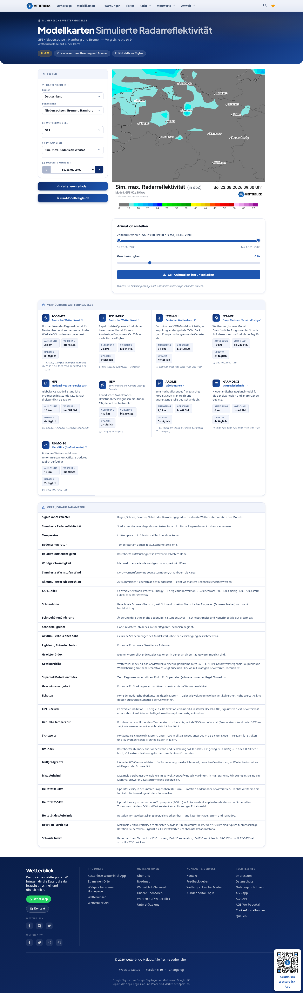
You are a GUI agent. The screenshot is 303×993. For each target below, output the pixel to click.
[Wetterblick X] (49, 925)
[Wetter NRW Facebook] (29, 942)
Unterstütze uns (148, 904)
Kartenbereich (57, 85)
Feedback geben (198, 881)
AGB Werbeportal (248, 904)
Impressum (244, 876)
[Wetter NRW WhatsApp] (59, 942)
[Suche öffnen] (265, 5)
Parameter (54, 143)
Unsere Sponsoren (150, 893)
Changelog (176, 970)
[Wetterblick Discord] (39, 925)
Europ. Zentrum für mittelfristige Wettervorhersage (241, 320)
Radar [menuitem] (143, 6)
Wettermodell (57, 123)
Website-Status (129, 970)
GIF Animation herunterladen (191, 275)
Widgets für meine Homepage (101, 889)
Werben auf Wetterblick (153, 899)
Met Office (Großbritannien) (68, 447)
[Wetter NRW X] (39, 942)
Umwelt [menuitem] (186, 6)
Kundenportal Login (200, 893)
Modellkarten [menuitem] (86, 6)
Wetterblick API (98, 903)
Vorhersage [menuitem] (64, 6)
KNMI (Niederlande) (233, 385)
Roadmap (143, 881)
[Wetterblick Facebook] (29, 925)
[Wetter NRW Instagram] (49, 942)
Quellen (241, 916)
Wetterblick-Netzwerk (152, 887)
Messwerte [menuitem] (164, 6)
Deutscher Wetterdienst (66, 320)
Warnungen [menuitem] (113, 6)
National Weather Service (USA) (70, 385)
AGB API (241, 899)
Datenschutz (244, 881)
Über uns (143, 876)
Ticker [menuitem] (130, 6)
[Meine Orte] (273, 5)
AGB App (242, 893)
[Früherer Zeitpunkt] (46, 169)
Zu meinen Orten (100, 881)
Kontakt (39, 908)
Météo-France (174, 385)
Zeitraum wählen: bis (154, 235)
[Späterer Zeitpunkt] (99, 169)
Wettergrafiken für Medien (205, 887)
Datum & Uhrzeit (58, 162)
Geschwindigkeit (129, 256)
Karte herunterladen (74, 186)
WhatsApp (41, 899)
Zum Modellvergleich (74, 198)
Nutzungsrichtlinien (250, 887)
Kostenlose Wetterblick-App (107, 876)
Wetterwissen (97, 897)
